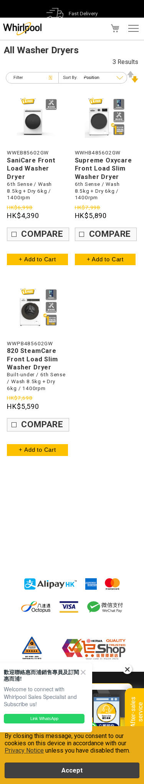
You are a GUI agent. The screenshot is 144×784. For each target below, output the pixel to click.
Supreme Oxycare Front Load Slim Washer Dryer (103, 168)
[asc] (132, 80)
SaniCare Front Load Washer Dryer (31, 168)
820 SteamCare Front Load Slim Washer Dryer (32, 359)
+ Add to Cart (37, 259)
